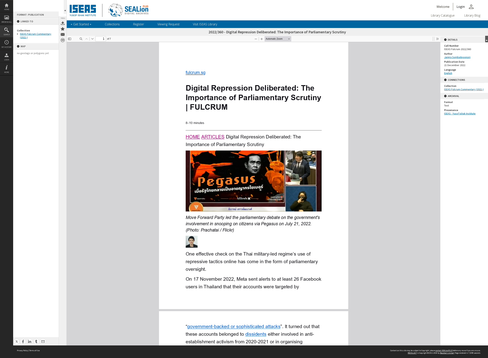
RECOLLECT (412, 353)
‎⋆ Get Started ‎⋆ (81, 24)
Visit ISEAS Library (205, 24)
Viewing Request (168, 24)
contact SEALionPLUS (444, 350)
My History (7, 47)
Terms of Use (34, 350)
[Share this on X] (17, 339)
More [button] (6, 72)
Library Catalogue (443, 15)
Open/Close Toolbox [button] (65, 7)
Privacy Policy (22, 350)
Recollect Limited (447, 353)
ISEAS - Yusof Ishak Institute (460, 113)
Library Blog (472, 15)
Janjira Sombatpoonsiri (457, 57)
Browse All (7, 22)
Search (6, 34)
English (448, 73)
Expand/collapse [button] (486, 39)
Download (63, 23)
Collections (112, 24)
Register (138, 24)
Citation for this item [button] (63, 40)
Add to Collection (63, 29)
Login (6, 59)
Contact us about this (63, 34)
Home (6, 9)
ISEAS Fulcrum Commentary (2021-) (464, 89)
